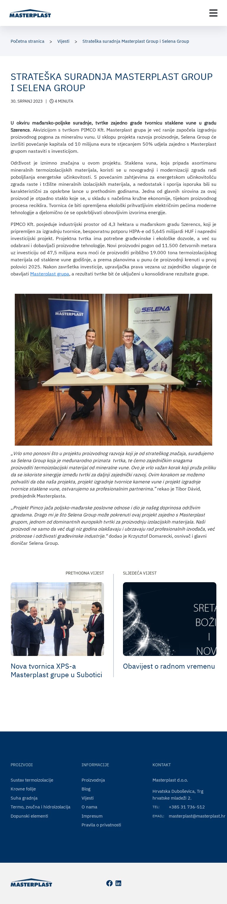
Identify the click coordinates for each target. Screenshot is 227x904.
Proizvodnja (93, 780)
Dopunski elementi (29, 816)
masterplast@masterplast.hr (197, 816)
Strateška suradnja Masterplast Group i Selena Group (135, 41)
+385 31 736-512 (187, 807)
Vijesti (63, 41)
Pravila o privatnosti (101, 825)
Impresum (92, 816)
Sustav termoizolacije (32, 780)
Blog (86, 789)
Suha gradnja (24, 798)
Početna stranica (27, 41)
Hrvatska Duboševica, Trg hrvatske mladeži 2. (178, 794)
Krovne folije (23, 789)
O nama (89, 807)
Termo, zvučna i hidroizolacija (40, 807)
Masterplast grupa (49, 274)
